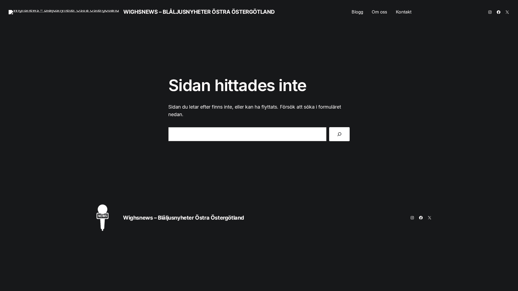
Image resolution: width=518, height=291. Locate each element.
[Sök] (339, 134)
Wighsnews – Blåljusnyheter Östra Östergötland (199, 12)
